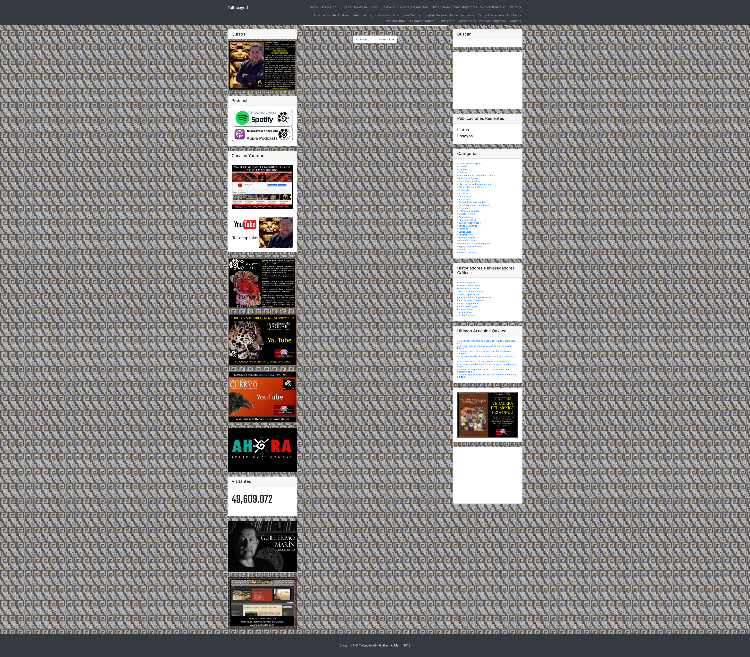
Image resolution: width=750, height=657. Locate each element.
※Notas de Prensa (466, 220)
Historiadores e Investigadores (454, 7)
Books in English (366, 7)
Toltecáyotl (238, 7)
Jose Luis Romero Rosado (470, 291)
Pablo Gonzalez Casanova (470, 300)
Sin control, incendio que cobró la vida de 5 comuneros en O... (487, 342)
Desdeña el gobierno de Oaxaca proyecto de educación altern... (487, 365)
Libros (346, 7)
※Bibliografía (463, 208)
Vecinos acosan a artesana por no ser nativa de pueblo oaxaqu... (486, 375)
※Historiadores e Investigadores (474, 184)
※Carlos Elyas (464, 231)
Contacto (514, 15)
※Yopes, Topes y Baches (470, 246)
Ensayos (387, 7)
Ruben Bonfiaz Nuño (468, 288)
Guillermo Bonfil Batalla (469, 285)
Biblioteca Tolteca (422, 21)
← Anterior (364, 39)
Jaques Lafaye (464, 312)
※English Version (466, 213)
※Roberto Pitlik (465, 234)
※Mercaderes (464, 199)
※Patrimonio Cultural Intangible (473, 243)
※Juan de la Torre (466, 237)
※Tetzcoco (462, 228)
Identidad (360, 15)
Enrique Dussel (465, 309)
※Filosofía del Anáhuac (469, 181)
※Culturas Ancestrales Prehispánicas (476, 175)
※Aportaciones (465, 217)
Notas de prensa (462, 15)
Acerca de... (330, 7)
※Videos (461, 249)
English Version (435, 15)
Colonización (380, 15)
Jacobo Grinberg (466, 315)
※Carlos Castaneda (467, 225)
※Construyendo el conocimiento (474, 205)
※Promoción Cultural (468, 211)
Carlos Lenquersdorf (468, 303)
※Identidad (463, 193)
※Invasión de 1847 (466, 252)
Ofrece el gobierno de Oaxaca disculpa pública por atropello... (484, 352)
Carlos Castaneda (491, 15)
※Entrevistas (463, 190)
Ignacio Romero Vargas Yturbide (474, 297)
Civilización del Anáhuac (332, 15)
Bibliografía (446, 21)
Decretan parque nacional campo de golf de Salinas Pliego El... (484, 347)
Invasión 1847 (396, 21)
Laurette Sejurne (466, 282)
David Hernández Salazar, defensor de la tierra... (484, 361)
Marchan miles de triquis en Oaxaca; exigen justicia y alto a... (485, 357)
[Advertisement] (487, 80)
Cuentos (515, 7)
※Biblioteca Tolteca (467, 240)
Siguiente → (385, 39)
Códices (515, 21)
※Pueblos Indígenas (467, 178)
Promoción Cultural (407, 15)
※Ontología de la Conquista (471, 202)
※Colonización (464, 196)
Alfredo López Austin (468, 294)
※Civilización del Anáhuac (470, 187)
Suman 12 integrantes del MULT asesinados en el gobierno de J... (483, 370)
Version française (492, 7)
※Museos (462, 166)
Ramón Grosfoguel (467, 306)
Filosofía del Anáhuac (413, 7)
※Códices (462, 172)
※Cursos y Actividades (469, 222)
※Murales (462, 169)
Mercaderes (467, 21)
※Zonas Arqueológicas (469, 163)
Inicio (315, 7)
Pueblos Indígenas (492, 21)
